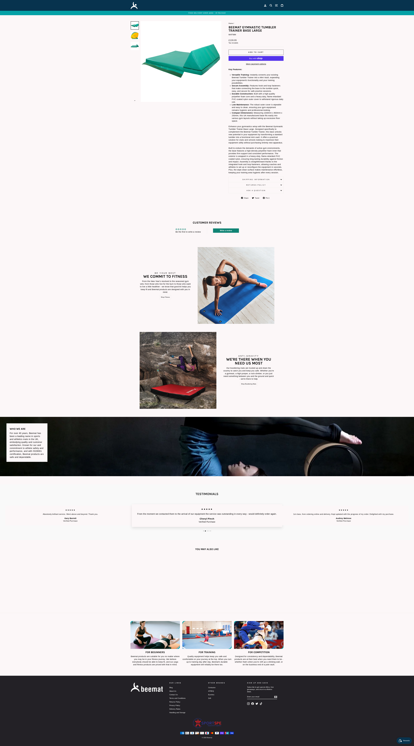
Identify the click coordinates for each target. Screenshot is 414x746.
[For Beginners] (155, 635)
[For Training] (207, 635)
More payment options (256, 64)
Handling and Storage (177, 712)
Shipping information (256, 179)
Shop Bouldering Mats (248, 384)
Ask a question (256, 190)
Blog (171, 687)
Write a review (226, 230)
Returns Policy (256, 185)
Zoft (209, 698)
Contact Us (173, 695)
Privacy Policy (174, 705)
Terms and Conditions (177, 698)
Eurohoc (211, 695)
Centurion (211, 687)
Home (231, 23)
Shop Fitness (165, 297)
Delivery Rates (174, 709)
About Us (172, 691)
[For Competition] (259, 635)
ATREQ (211, 691)
